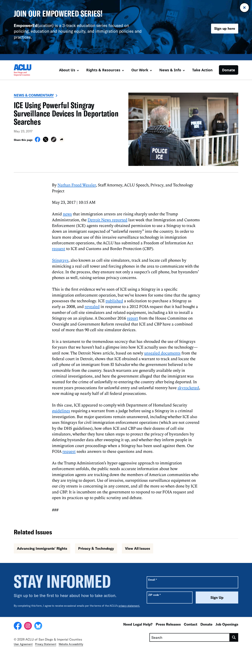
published (114, 300)
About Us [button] (67, 70)
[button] (53, 140)
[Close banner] (244, 7)
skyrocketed (188, 387)
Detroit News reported (107, 219)
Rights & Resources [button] (103, 70)
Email (152, 579)
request (58, 248)
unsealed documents (162, 352)
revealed (92, 306)
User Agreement (23, 644)
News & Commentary (34, 95)
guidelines (61, 410)
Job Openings (227, 624)
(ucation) (34, 25)
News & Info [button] (170, 70)
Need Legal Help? (138, 624)
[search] (234, 637)
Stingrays (60, 260)
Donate (228, 70)
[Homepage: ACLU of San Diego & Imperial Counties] (27, 70)
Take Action (202, 70)
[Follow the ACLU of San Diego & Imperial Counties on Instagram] (28, 626)
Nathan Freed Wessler (76, 184)
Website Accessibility (71, 644)
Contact (190, 624)
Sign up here (224, 28)
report (132, 318)
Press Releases (168, 624)
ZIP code (154, 594)
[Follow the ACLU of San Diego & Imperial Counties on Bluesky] (38, 626)
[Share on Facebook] (37, 141)
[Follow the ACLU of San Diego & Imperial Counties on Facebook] (18, 626)
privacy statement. (129, 605)
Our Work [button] (139, 70)
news (67, 213)
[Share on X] (45, 141)
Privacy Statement (45, 644)
